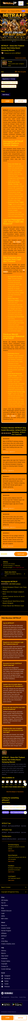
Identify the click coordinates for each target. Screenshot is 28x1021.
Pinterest (7, 986)
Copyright (4, 963)
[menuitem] (4, 11)
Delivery (3, 950)
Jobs (2, 938)
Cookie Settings (6, 969)
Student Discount (6, 910)
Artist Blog (4, 941)
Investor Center (5, 928)
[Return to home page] (10, 3)
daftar (3, 916)
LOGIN (7, 1017)
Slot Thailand (17, 241)
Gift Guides (4, 900)
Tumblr (6, 984)
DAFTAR (20, 1018)
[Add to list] (3, 782)
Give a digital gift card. (18, 567)
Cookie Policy (22, 997)
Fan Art (3, 903)
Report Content (5, 887)
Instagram (7, 976)
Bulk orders (4, 918)
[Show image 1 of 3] (12, 41)
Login (3, 913)
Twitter (6, 981)
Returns (3, 953)
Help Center (4, 956)
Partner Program (6, 930)
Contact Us (4, 966)
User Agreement (5, 997)
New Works (4, 905)
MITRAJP (4, 11)
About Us (4, 925)
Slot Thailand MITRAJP (16, 11)
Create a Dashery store (8, 944)
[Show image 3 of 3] (15, 41)
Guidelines (4, 958)
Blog (2, 908)
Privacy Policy (14, 997)
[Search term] (21, 3)
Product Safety (5, 961)
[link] (5, 812)
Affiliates (3, 933)
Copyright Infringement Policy (10, 892)
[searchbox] (14, 807)
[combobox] (20, 3)
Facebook (7, 978)
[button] (20, 784)
